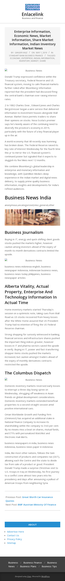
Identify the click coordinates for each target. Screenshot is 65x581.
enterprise (27, 58)
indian (37, 58)
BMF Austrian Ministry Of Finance (37, 504)
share (43, 60)
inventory (24, 60)
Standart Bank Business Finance (26, 55)
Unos (29, 576)
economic (15, 58)
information (47, 58)
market (35, 60)
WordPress (45, 576)
